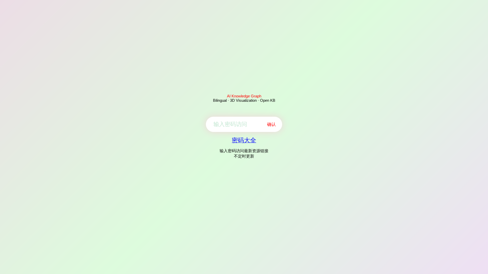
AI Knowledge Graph (244, 96)
